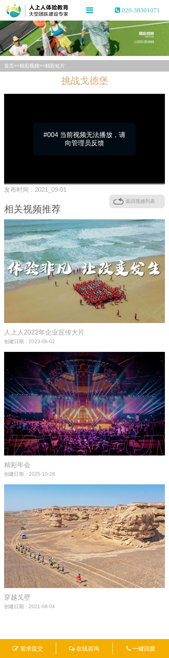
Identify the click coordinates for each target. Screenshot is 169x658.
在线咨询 (87, 648)
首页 (9, 66)
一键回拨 (143, 648)
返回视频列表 (140, 201)
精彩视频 (29, 66)
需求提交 (30, 648)
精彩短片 (55, 66)
